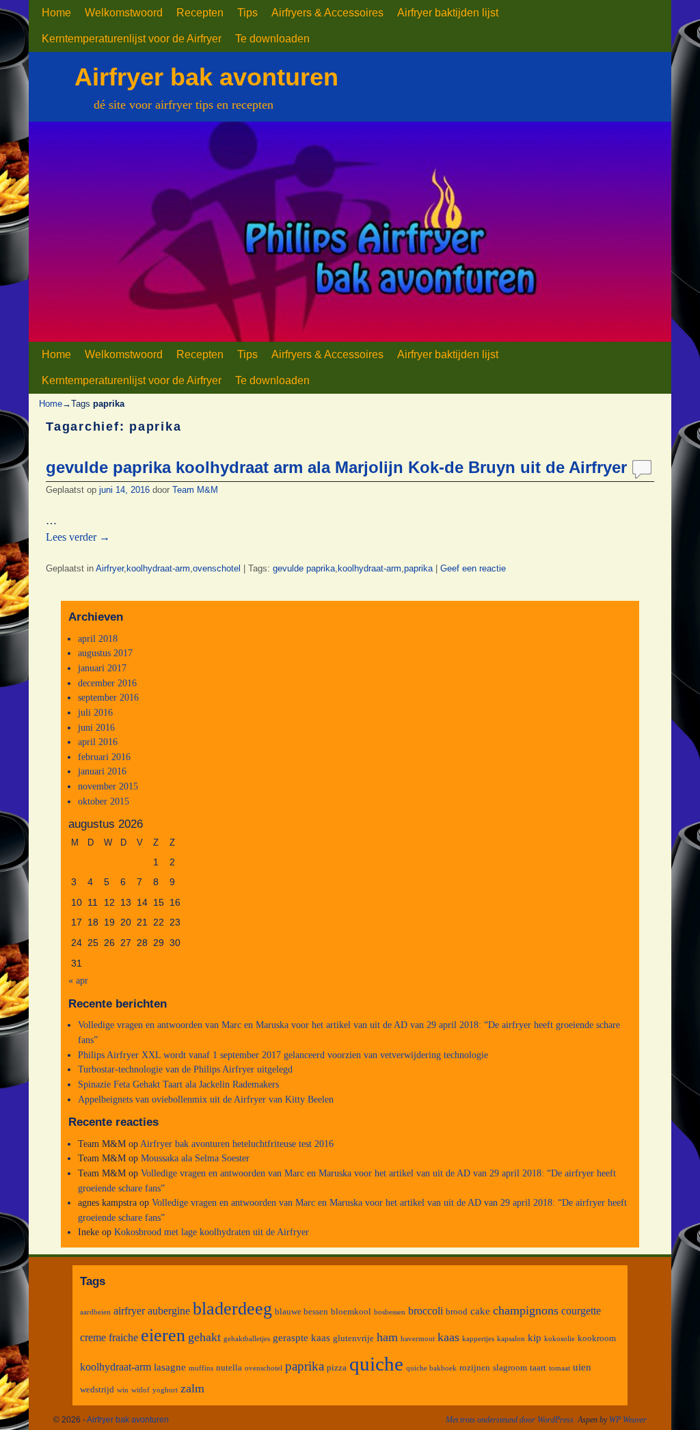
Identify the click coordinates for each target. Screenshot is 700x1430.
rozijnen (474, 1367)
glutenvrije (353, 1338)
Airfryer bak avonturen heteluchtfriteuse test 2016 (237, 1143)
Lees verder (78, 537)
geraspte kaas (301, 1337)
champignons (525, 1310)
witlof (140, 1390)
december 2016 (107, 682)
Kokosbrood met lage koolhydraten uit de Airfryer (211, 1231)
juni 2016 (96, 727)
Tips (247, 12)
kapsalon (511, 1339)
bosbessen (389, 1312)
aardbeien (95, 1312)
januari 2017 (102, 667)
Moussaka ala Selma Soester (195, 1157)
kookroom (597, 1338)
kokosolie (559, 1339)
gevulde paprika (304, 568)
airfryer (129, 1310)
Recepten (200, 12)
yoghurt (165, 1390)
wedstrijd (97, 1389)
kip (534, 1337)
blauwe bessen (301, 1311)
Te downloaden (272, 38)
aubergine (169, 1310)
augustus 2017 (105, 652)
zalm (192, 1388)
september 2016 (108, 697)
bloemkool (351, 1311)
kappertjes (478, 1339)
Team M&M (195, 490)
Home (56, 12)
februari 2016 (104, 756)
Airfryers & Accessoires (327, 12)
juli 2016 (95, 712)
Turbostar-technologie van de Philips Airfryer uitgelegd (185, 1069)
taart (538, 1367)
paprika (418, 568)
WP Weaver (628, 1420)
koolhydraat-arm (158, 568)
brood (457, 1311)
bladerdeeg (232, 1309)
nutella (229, 1367)
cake (480, 1311)
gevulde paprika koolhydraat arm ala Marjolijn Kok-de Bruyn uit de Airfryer (336, 467)
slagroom (510, 1367)
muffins (201, 1368)
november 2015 (108, 786)
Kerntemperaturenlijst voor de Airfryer (131, 38)
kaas (448, 1337)
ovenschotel (217, 568)
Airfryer (110, 568)
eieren (163, 1335)
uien (582, 1367)
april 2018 (98, 638)
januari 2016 (102, 771)
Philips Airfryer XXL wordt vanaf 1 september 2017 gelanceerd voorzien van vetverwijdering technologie (283, 1054)
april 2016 (98, 741)
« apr (78, 980)
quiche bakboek (431, 1368)
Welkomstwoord (124, 12)
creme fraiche (109, 1337)
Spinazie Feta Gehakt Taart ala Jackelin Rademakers (178, 1084)
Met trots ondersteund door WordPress (510, 1420)
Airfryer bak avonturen (206, 77)
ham (387, 1337)
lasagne (170, 1367)
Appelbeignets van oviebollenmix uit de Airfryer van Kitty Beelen (206, 1099)
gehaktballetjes (247, 1339)
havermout (418, 1339)
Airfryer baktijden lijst (447, 12)
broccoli (425, 1310)
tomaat (559, 1368)
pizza (337, 1367)
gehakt (204, 1337)
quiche (376, 1364)
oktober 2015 (103, 801)
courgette (581, 1310)
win (123, 1390)
